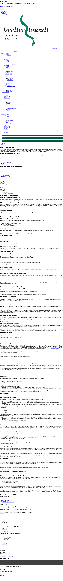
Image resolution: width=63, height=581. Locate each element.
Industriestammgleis (7, 98)
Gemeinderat (7, 72)
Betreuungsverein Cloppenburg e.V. (10, 108)
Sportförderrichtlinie (8, 117)
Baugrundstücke (6, 93)
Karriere (6, 89)
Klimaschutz (6, 97)
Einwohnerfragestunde (8, 74)
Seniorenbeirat (7, 109)
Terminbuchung (7, 131)
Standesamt (7, 61)
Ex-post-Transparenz (12, 87)
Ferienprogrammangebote (11, 101)
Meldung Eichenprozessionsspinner (10, 64)
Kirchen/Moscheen (10, 120)
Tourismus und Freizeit (5, 114)
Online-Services (4, 128)
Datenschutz (4, 145)
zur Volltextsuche (4, 11)
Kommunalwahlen (10, 80)
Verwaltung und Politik (5, 53)
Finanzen (6, 75)
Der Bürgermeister (8, 55)
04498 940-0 (5, 164)
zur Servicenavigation (5, 14)
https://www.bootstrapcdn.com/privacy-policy (40, 358)
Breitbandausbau (6, 94)
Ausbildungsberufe (10, 90)
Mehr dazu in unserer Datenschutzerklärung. (7, 6)
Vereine (5, 115)
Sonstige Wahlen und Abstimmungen (12, 81)
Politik (5, 69)
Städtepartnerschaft (8, 68)
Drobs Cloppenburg (8, 111)
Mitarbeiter (7, 60)
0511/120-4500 (7, 537)
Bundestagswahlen (10, 78)
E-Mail (6, 524)
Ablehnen (2, 8)
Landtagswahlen (9, 79)
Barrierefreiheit (4, 543)
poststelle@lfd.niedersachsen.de (8, 193)
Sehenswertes (7, 119)
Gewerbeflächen (6, 95)
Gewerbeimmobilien (7, 96)
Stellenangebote (9, 91)
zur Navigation (4, 13)
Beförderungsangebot (8, 63)
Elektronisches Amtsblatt (9, 83)
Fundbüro (6, 62)
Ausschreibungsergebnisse (11, 86)
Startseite (3, 143)
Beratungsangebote (7, 107)
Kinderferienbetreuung (8, 106)
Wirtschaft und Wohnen (5, 92)
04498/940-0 (5, 554)
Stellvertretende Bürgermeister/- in (10, 70)
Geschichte (7, 66)
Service (3, 144)
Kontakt (6, 57)
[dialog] (8, 576)
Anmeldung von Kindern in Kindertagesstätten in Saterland (14, 104)
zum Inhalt (3, 10)
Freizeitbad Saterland (7, 126)
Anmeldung (7, 130)
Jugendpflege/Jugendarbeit (9, 100)
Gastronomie (7, 121)
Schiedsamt (7, 110)
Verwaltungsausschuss (8, 73)
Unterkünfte (7, 122)
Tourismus (5, 118)
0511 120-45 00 (5, 191)
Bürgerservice (6, 59)
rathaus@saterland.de (6, 162)
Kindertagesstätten (8, 103)
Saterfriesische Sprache (8, 123)
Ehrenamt (5, 113)
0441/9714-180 (5, 175)
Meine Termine (6, 132)
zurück (1, 540)
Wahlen (6, 76)
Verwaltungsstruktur (8, 56)
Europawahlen (9, 77)
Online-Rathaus (6, 129)
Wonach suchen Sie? (3, 51)
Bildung (5, 105)
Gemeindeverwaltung (7, 54)
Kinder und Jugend (6, 99)
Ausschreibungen (7, 85)
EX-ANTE (6, 88)
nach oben (1, 541)
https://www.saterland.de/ (7, 556)
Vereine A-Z (7, 116)
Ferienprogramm (9, 102)
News (6, 84)
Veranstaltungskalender (9, 124)
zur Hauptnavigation (5, 12)
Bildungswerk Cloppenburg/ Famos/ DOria (11, 112)
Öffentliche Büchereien (7, 127)
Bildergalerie (7, 67)
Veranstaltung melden (8, 125)
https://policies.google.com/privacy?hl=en (54, 348)
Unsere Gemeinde (6, 65)
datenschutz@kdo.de (6, 176)
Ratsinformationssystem (9, 71)
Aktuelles (5, 82)
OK (1, 574)
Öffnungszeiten (7, 58)
